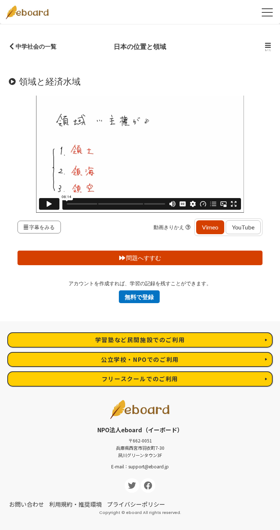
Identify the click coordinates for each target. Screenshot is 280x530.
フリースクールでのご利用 (140, 378)
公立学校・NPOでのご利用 (140, 359)
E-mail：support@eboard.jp (140, 466)
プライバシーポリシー (136, 504)
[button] (189, 227)
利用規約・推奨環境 (75, 504)
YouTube (243, 227)
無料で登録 (139, 296)
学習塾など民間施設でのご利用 (140, 339)
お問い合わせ (26, 504)
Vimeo (210, 227)
